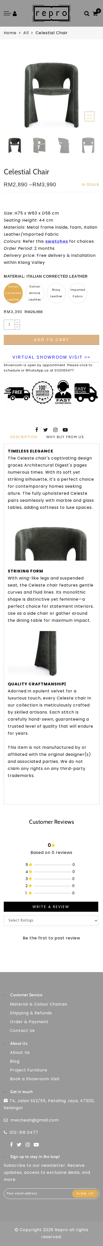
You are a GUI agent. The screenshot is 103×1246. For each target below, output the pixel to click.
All (26, 33)
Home (10, 33)
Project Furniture (28, 1070)
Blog (15, 1061)
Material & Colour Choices (38, 1004)
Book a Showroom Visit (35, 1079)
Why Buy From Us (65, 437)
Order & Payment (29, 1022)
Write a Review (51, 906)
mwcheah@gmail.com (34, 1120)
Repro (61, 1230)
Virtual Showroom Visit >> (51, 357)
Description (24, 437)
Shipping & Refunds (31, 1013)
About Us (20, 1052)
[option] (51, 90)
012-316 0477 (24, 1132)
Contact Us (22, 1030)
